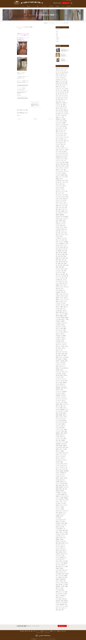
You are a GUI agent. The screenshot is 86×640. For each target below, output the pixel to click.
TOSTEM (62, 288)
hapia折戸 (61, 236)
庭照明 (57, 413)
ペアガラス (61, 131)
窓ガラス (62, 135)
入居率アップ (64, 310)
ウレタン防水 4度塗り (59, 310)
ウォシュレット (61, 241)
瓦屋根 (66, 353)
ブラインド (57, 474)
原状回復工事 (57, 490)
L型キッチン (61, 416)
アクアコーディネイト (58, 272)
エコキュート (57, 467)
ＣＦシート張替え (65, 584)
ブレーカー (57, 277)
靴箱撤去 (65, 429)
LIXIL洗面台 (57, 146)
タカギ (57, 142)
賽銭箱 (59, 113)
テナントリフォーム (58, 378)
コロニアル (60, 357)
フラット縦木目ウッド (58, 238)
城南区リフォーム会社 (58, 597)
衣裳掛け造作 (66, 600)
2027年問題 (66, 573)
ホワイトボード (58, 189)
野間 (62, 268)
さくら (63, 597)
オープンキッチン (58, 402)
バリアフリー (57, 126)
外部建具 (65, 315)
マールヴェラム (58, 104)
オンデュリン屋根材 (63, 402)
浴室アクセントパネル (58, 351)
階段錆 (65, 422)
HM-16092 (61, 198)
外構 (64, 72)
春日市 (62, 263)
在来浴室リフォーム (62, 384)
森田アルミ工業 (62, 526)
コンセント (66, 409)
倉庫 (67, 72)
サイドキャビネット (58, 364)
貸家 (66, 81)
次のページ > (51, 118)
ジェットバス (63, 535)
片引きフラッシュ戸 (58, 510)
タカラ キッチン (63, 418)
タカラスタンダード (62, 77)
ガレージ (57, 281)
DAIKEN (57, 95)
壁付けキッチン (58, 333)
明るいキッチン (58, 328)
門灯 (56, 348)
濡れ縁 (64, 447)
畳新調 (57, 566)
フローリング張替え (65, 357)
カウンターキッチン (64, 398)
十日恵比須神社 (58, 292)
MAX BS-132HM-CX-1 (63, 443)
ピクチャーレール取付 (58, 593)
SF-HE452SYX (62, 187)
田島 (65, 259)
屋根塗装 (57, 357)
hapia (62, 95)
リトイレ (65, 501)
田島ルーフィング (65, 312)
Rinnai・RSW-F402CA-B (59, 447)
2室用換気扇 (61, 470)
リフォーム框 (57, 438)
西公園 (66, 250)
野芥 (58, 265)
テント (64, 366)
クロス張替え (63, 373)
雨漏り (64, 164)
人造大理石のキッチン (58, 335)
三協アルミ (60, 209)
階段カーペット (63, 425)
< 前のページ (20, 118)
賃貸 (64, 261)
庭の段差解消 (62, 595)
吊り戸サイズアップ (58, 326)
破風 (61, 274)
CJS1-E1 (66, 234)
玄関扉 (59, 99)
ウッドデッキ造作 (61, 588)
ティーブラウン (64, 238)
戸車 (65, 229)
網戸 (67, 90)
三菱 (56, 90)
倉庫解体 (57, 117)
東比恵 (57, 259)
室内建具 (57, 301)
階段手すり (57, 532)
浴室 (60, 84)
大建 (63, 93)
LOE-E (66, 281)
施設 (56, 108)
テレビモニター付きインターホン (60, 559)
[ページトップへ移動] (68, 626)
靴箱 (66, 205)
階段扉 (67, 530)
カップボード (64, 279)
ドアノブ (62, 299)
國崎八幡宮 (65, 252)
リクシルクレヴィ (66, 167)
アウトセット (66, 95)
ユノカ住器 (57, 604)
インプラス (57, 283)
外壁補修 (66, 586)
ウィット (61, 81)
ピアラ (64, 144)
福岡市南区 (57, 297)
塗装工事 (63, 353)
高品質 (59, 609)
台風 (56, 382)
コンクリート (63, 205)
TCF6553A (67, 243)
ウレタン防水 (57, 308)
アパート (63, 128)
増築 (59, 281)
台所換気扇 (64, 122)
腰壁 (62, 389)
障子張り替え (65, 375)
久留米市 (64, 265)
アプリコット (61, 286)
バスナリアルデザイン (63, 200)
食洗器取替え (64, 445)
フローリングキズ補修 (58, 420)
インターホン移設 (63, 503)
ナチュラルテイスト (58, 393)
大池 (56, 250)
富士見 (57, 261)
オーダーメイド (61, 111)
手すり (59, 86)
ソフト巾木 (66, 499)
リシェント (66, 553)
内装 (17, 115)
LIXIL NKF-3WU (63, 541)
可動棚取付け (57, 568)
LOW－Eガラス (63, 456)
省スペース (65, 407)
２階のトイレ (57, 454)
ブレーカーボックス (62, 277)
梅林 (58, 254)
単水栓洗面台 (62, 490)
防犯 (61, 104)
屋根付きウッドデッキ (58, 591)
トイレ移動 (66, 319)
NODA (56, 232)
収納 (61, 279)
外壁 (57, 33)
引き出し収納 (62, 324)
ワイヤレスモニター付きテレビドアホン (61, 519)
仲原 (56, 256)
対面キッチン (62, 333)
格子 (56, 151)
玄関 (56, 99)
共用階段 (60, 312)
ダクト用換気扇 (62, 472)
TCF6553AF (57, 245)
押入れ (57, 575)
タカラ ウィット (58, 508)
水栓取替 (57, 445)
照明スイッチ (66, 297)
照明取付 (57, 366)
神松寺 (62, 256)
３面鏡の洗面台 (64, 391)
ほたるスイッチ (61, 411)
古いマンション (58, 380)
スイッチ (57, 411)
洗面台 (62, 609)
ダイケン (66, 93)
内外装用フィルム (65, 102)
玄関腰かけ (64, 413)
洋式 (65, 344)
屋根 (57, 34)
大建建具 (64, 530)
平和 (66, 261)
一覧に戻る (35, 118)
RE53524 (57, 220)
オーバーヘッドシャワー (59, 185)
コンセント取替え (65, 593)
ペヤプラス (57, 133)
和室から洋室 (57, 375)
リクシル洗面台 (62, 146)
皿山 (56, 265)
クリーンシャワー (66, 218)
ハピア (60, 95)
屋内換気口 (60, 577)
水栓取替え (61, 539)
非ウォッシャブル (62, 474)
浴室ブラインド (58, 458)
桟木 (67, 182)
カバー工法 (57, 88)
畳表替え (61, 375)
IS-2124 (63, 207)
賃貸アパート (57, 595)
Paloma (60, 196)
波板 (62, 72)
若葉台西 (65, 263)
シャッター (57, 72)
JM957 (64, 142)
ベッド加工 (64, 454)
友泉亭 (59, 256)
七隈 (67, 247)
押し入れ (63, 371)
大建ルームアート (58, 191)
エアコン (65, 465)
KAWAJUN (63, 153)
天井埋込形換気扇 (66, 470)
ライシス (64, 537)
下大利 (63, 259)
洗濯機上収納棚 (62, 409)
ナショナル (61, 227)
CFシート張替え (58, 503)
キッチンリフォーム (58, 398)
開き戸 (64, 124)
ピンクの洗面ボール (58, 337)
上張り (60, 128)
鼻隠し (64, 274)
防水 (66, 467)
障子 (58, 84)
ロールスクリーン (58, 160)
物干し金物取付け (58, 523)
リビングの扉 (61, 301)
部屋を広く (62, 319)
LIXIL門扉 (61, 537)
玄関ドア (62, 99)
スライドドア (57, 407)
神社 (56, 113)
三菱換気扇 (60, 220)
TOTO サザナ (65, 463)
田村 (56, 263)
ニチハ (65, 137)
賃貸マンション (66, 306)
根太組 (66, 380)
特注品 (57, 440)
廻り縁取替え (60, 512)
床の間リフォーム (58, 541)
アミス (66, 209)
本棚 (65, 494)
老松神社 (65, 256)
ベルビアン (65, 99)
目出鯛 (62, 292)
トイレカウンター (62, 476)
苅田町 (59, 252)
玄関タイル (59, 348)
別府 (60, 254)
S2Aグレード (61, 245)
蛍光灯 (63, 573)
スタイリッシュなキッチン (59, 330)
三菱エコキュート (62, 467)
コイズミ (57, 499)
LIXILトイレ (57, 501)
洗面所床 (60, 530)
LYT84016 (57, 241)
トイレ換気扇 (66, 566)
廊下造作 (66, 577)
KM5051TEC (65, 227)
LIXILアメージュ (63, 514)
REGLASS (65, 133)
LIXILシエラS (57, 187)
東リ (66, 198)
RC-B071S (66, 180)
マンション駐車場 (58, 319)
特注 (62, 151)
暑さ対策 (61, 283)
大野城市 (60, 259)
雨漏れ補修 (66, 162)
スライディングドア (58, 371)
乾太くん (62, 68)
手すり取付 (62, 346)
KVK (63, 194)
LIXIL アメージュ (58, 582)
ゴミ (59, 117)
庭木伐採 (66, 483)
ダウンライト (63, 364)
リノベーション (64, 378)
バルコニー (57, 137)
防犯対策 (64, 104)
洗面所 (62, 144)
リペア (63, 88)
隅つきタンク (63, 348)
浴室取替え (57, 537)
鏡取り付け (63, 393)
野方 (59, 288)
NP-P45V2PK (57, 227)
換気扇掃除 (65, 575)
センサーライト (58, 106)
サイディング (61, 137)
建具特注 (62, 508)
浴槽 (56, 353)
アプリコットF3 (66, 286)
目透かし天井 (57, 164)
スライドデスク (66, 113)
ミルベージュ (63, 191)
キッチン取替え (58, 324)
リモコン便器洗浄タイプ (61, 243)
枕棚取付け (61, 568)
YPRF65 (63, 180)
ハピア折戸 (57, 236)
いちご (64, 528)
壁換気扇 (65, 328)
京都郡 (57, 252)
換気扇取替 (60, 445)
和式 (63, 344)
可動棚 (57, 288)
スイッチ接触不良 (58, 492)
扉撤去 (57, 588)
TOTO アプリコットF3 (65, 452)
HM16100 (57, 149)
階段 (66, 128)
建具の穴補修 (64, 420)
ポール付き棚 (57, 409)
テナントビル (57, 557)
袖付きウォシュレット (58, 344)
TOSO (62, 160)
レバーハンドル (66, 299)
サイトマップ (47, 632)
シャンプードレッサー (58, 391)
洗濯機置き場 (61, 315)
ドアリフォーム (66, 97)
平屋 (63, 577)
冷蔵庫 (67, 164)
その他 (57, 39)
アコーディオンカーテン (65, 510)
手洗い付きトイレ (58, 389)
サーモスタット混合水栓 (59, 290)
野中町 (67, 265)
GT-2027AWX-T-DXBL (58, 180)
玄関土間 (66, 360)
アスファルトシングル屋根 (59, 463)
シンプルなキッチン (58, 400)
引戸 (62, 124)
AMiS (63, 209)
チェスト (57, 111)
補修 (67, 88)
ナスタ (57, 577)
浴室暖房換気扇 (62, 214)
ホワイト (65, 245)
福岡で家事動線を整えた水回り (22, 112)
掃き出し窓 (62, 229)
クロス (63, 149)
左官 (59, 205)
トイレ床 (57, 530)
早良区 (59, 261)
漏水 (63, 283)
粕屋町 (66, 254)
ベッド (61, 454)
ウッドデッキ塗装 (65, 591)
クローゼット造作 (61, 575)
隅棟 (56, 355)
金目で (64, 292)
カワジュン (57, 153)
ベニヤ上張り (57, 436)
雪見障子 (59, 279)
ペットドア (65, 301)
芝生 (67, 68)
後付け (61, 126)
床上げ (62, 582)
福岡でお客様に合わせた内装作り (23, 110)
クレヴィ (57, 167)
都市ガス (66, 176)
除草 (60, 93)
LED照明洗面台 (58, 395)
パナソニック (62, 158)
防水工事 (59, 355)
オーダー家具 (66, 111)
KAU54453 (62, 553)
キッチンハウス (58, 418)
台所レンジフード (58, 124)
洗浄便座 (65, 90)
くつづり (61, 438)
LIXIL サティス (58, 548)
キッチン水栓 (57, 158)
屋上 (62, 355)
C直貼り (57, 234)
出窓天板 (62, 523)
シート (65, 70)
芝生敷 (64, 362)
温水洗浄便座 (66, 241)
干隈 (63, 250)
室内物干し (57, 526)
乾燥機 (57, 68)
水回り (19, 115)
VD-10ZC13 (64, 220)
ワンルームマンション (58, 173)
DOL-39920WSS (58, 553)
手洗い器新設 (57, 369)
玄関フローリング (62, 436)
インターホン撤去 (61, 483)
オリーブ (62, 169)
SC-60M (67, 153)
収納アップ (63, 337)
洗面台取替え (64, 335)
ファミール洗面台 (63, 492)
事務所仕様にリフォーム (63, 557)
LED (65, 106)
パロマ (57, 196)
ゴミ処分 (63, 117)
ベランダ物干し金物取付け (59, 528)
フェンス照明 (66, 411)
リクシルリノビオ (66, 171)
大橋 (56, 254)
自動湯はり (59, 353)
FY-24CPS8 (57, 470)
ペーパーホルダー (65, 155)
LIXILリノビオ (61, 171)
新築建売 (66, 523)
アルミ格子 (59, 151)
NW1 (56, 247)
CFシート (57, 128)
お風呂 (67, 606)
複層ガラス (57, 131)
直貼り (59, 232)
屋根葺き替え (64, 382)
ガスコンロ (63, 196)
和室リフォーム (63, 548)
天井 (60, 162)
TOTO (56, 243)
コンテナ (66, 485)
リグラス (57, 135)
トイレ (64, 606)
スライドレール (58, 115)
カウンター (61, 70)
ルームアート (62, 189)
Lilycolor (65, 79)
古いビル (64, 290)
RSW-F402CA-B (58, 223)
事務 (63, 115)
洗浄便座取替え (58, 586)
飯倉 (62, 261)
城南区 (64, 247)
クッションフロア (60, 140)
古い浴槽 (66, 346)
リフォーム (57, 606)
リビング (66, 371)
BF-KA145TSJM (61, 142)
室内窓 (57, 209)
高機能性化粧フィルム (58, 102)
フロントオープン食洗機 (59, 225)
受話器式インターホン (63, 481)
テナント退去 (62, 555)
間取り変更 (64, 173)
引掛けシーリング (62, 434)
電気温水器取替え (62, 604)
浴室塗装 (62, 600)
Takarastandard (58, 79)
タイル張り (57, 384)
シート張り (57, 362)
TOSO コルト (63, 458)
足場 (62, 270)
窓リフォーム (61, 133)
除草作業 (57, 485)
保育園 (63, 485)
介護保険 (61, 461)
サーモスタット (58, 144)
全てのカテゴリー (59, 29)
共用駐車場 (66, 317)
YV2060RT (61, 178)
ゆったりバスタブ (65, 351)
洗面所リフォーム (63, 546)
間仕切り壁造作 (58, 600)
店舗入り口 (57, 416)
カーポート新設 (58, 317)
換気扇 (57, 86)
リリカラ (62, 79)
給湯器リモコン (58, 299)
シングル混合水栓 (58, 229)
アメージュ (61, 501)
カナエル (62, 232)
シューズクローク (58, 431)
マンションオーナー (58, 270)
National (64, 225)
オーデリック (65, 505)
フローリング (64, 75)
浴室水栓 (65, 140)
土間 (56, 140)
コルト (65, 160)
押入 (56, 182)
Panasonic (66, 158)
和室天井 (62, 431)
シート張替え (57, 476)
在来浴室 (64, 198)
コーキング (60, 203)
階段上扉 (60, 485)
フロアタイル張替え (58, 373)
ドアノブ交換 (61, 465)
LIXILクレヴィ (61, 167)
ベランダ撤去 (62, 586)
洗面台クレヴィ (58, 169)
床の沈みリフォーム (58, 602)
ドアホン (57, 483)
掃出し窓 (67, 447)
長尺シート (61, 108)
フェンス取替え (64, 449)
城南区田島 (57, 315)
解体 (65, 115)
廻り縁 (57, 512)
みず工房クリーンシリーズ (59, 218)
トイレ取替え (57, 339)
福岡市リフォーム (61, 566)
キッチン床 (57, 465)
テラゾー (57, 203)
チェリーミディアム (61, 234)
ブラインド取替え (58, 535)
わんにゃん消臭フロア (65, 602)
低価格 (57, 609)
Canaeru (66, 232)
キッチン (61, 606)
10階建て (61, 306)
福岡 (65, 604)
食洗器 (62, 328)
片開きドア (61, 369)
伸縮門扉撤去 (63, 440)
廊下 (58, 108)
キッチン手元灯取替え (58, 573)
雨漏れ (63, 162)
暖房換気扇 (57, 214)
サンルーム (63, 281)
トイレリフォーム (58, 268)
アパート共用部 (66, 532)
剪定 (58, 93)
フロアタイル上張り (61, 422)
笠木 (67, 137)
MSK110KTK (66, 194)
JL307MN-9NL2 (58, 216)
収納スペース (57, 306)
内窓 (64, 135)
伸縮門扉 (57, 205)
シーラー (64, 308)
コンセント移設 (58, 514)
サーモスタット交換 (58, 427)
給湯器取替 (57, 178)
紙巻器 (65, 151)
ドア (60, 88)
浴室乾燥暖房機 (58, 443)
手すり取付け (66, 582)
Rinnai (59, 68)
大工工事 (57, 207)
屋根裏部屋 (62, 494)
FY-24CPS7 (57, 472)
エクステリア (57, 70)
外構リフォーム (64, 550)
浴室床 (59, 440)
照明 (61, 106)
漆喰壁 (65, 431)
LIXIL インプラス (58, 544)
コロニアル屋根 (60, 382)
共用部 (61, 308)
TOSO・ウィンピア (58, 564)
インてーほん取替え (58, 517)
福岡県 (67, 274)
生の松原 (61, 247)
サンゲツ (65, 108)
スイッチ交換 (65, 268)
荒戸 (65, 472)
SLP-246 (60, 149)
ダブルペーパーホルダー (59, 155)
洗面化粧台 (57, 81)
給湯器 (57, 176)
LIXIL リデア (63, 544)
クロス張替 (66, 149)
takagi (61, 216)
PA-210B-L (67, 196)
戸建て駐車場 (62, 317)
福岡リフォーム (58, 274)
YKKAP (64, 86)
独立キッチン (63, 400)
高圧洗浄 (64, 272)
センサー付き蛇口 (63, 395)
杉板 (63, 380)
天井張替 (61, 164)
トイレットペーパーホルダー (59, 429)
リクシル (62, 90)
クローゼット (57, 162)
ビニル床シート (58, 200)
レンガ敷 (61, 362)
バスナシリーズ (65, 203)
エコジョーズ (61, 297)
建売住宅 (57, 521)
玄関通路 (57, 312)
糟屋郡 (63, 254)
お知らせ (57, 41)
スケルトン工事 (58, 555)
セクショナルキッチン (58, 194)
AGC (64, 131)
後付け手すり (64, 126)
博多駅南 (59, 263)
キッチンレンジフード (58, 122)
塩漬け (65, 169)
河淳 (60, 153)
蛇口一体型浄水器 (65, 216)
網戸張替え (57, 449)
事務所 (65, 270)
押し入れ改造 (57, 461)
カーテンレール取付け (62, 521)
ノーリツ (63, 176)
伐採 (56, 93)
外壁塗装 (65, 355)
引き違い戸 (60, 366)
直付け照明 (57, 434)
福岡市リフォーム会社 (58, 550)
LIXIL (58, 90)
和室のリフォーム (64, 564)
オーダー (62, 113)
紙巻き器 (63, 427)
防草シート (64, 185)
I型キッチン (65, 416)
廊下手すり (61, 532)
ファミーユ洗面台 (58, 494)
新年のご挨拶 (60, 584)
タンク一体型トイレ (62, 339)
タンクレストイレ (64, 342)
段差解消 (65, 438)
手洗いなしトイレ (58, 346)
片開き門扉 (57, 360)
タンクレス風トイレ (58, 342)
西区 (58, 247)
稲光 (62, 252)
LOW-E (66, 283)
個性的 (64, 330)
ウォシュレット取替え (58, 452)
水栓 (67, 140)
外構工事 (57, 38)
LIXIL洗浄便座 (57, 481)
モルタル (57, 75)
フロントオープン (63, 223)
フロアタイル (57, 77)
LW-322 (60, 207)
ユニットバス (63, 84)
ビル (60, 72)
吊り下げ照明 (60, 413)
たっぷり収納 (63, 326)
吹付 (61, 380)
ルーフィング (63, 182)
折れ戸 (60, 449)
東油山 (61, 265)
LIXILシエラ (61, 505)
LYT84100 (57, 198)
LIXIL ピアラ (57, 546)
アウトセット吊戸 (58, 97)
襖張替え (61, 407)
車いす (57, 422)
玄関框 (57, 584)
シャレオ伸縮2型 (62, 360)
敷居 (66, 191)
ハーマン (60, 176)
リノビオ (57, 171)
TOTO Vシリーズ (58, 456)
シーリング (64, 512)
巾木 (63, 499)
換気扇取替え (57, 539)
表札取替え (57, 505)
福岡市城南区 (59, 250)
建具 (67, 124)
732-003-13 (57, 286)
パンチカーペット (58, 425)
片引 (62, 97)
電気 (66, 277)
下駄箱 (66, 207)
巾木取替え (60, 499)
